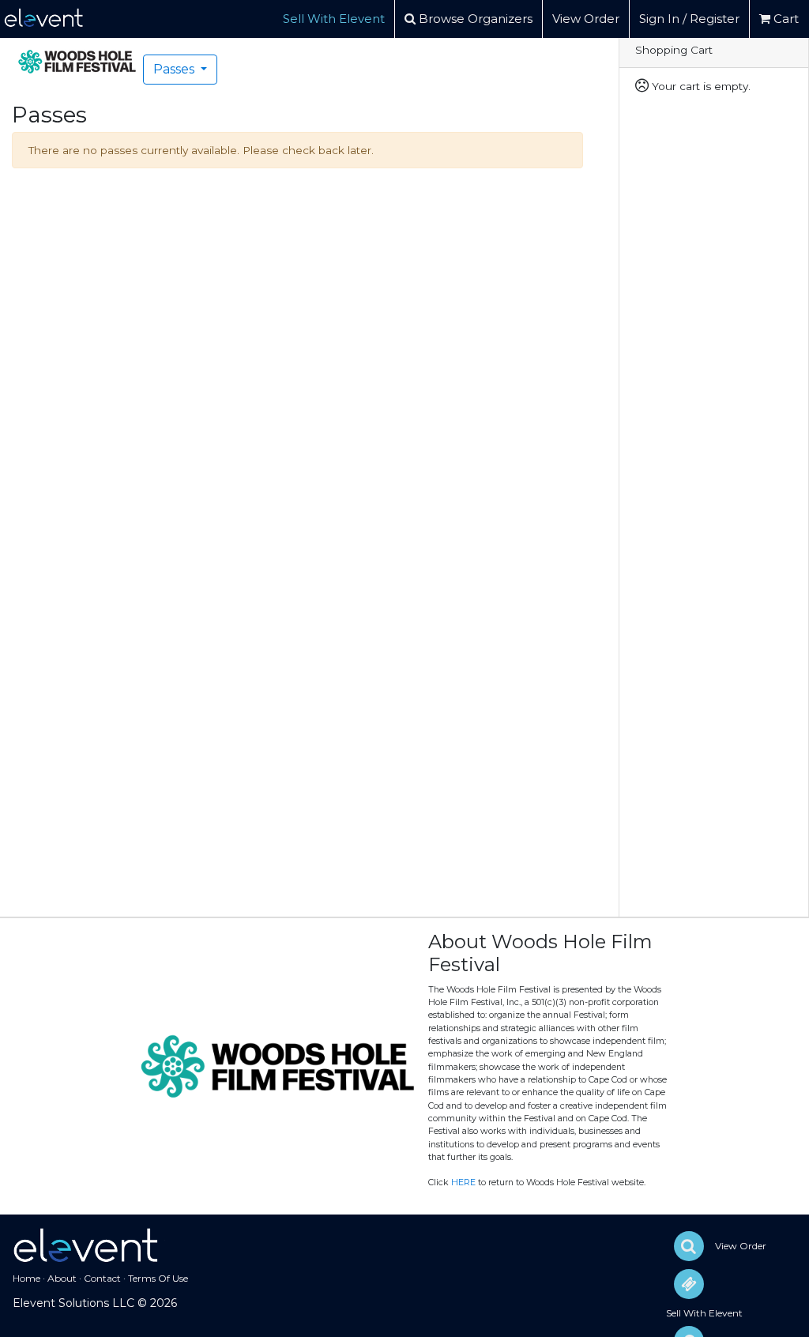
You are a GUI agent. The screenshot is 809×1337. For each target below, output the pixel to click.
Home (26, 1278)
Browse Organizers (474, 18)
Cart (784, 18)
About (62, 1278)
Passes (175, 69)
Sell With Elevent (334, 18)
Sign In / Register (689, 18)
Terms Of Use (158, 1278)
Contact (102, 1278)
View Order (585, 18)
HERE (463, 1182)
